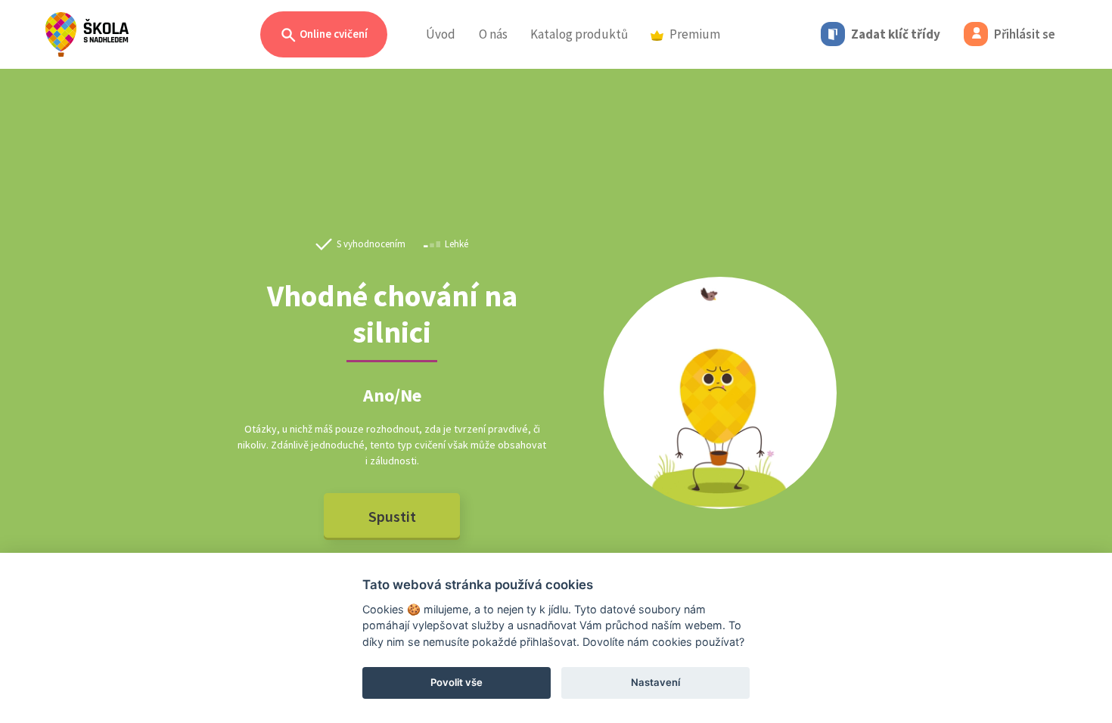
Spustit (392, 516)
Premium (694, 34)
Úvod (440, 34)
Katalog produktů (579, 34)
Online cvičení (332, 33)
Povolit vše (456, 682)
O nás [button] (493, 34)
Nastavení (655, 682)
